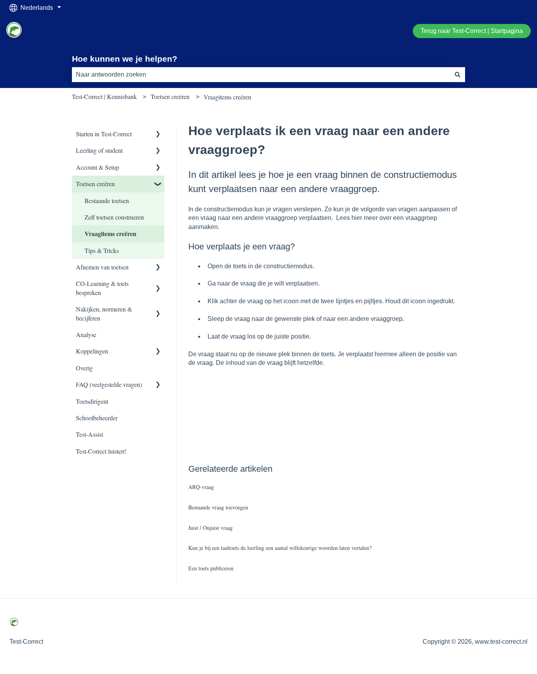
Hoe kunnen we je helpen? (124, 58)
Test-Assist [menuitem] (89, 434)
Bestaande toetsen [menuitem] (107, 200)
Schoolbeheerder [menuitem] (97, 418)
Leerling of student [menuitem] (99, 150)
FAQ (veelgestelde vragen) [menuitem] (109, 384)
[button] (158, 134)
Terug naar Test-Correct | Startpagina (472, 30)
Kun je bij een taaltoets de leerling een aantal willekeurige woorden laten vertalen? (279, 547)
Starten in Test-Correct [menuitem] (104, 134)
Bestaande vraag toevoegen (218, 507)
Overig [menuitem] (84, 368)
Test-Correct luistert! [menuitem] (101, 451)
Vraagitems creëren (227, 97)
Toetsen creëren (170, 96)
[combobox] (261, 74)
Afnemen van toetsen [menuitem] (102, 267)
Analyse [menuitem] (86, 334)
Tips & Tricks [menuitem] (102, 250)
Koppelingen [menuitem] (92, 351)
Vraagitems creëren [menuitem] (110, 233)
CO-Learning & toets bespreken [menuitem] (102, 287)
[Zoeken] (457, 74)
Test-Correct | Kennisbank (104, 96)
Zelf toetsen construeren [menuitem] (114, 217)
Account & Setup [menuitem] (97, 167)
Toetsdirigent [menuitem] (92, 401)
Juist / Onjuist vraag (210, 527)
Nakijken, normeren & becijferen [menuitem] (104, 313)
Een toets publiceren (211, 568)
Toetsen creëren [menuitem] (95, 183)
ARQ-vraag (201, 487)
